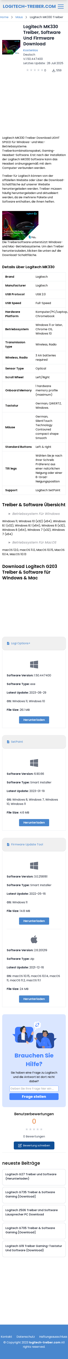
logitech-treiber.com (44, 1342)
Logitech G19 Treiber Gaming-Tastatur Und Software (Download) (33, 1248)
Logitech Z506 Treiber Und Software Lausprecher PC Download (31, 1212)
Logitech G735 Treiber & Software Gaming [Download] (30, 1194)
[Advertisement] (34, 103)
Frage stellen (34, 1096)
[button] (60, 6)
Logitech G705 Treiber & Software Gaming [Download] (30, 1230)
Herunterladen (34, 720)
